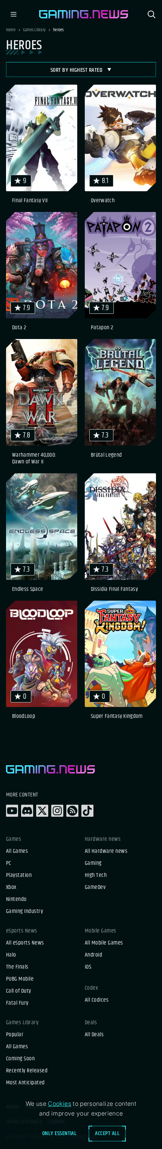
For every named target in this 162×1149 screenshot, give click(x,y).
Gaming (93, 863)
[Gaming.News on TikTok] (87, 811)
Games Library (34, 30)
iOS (88, 967)
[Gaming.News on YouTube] (12, 811)
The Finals (17, 967)
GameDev (95, 887)
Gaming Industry (24, 911)
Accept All (107, 1133)
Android (93, 955)
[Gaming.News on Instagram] (57, 811)
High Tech (96, 875)
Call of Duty (18, 991)
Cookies (59, 1103)
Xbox (11, 887)
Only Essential (59, 1133)
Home (10, 30)
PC (8, 863)
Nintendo (16, 899)
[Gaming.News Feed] (72, 811)
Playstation (19, 875)
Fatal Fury (17, 1003)
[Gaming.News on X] (42, 811)
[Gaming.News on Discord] (27, 811)
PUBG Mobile (20, 979)
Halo (11, 955)
